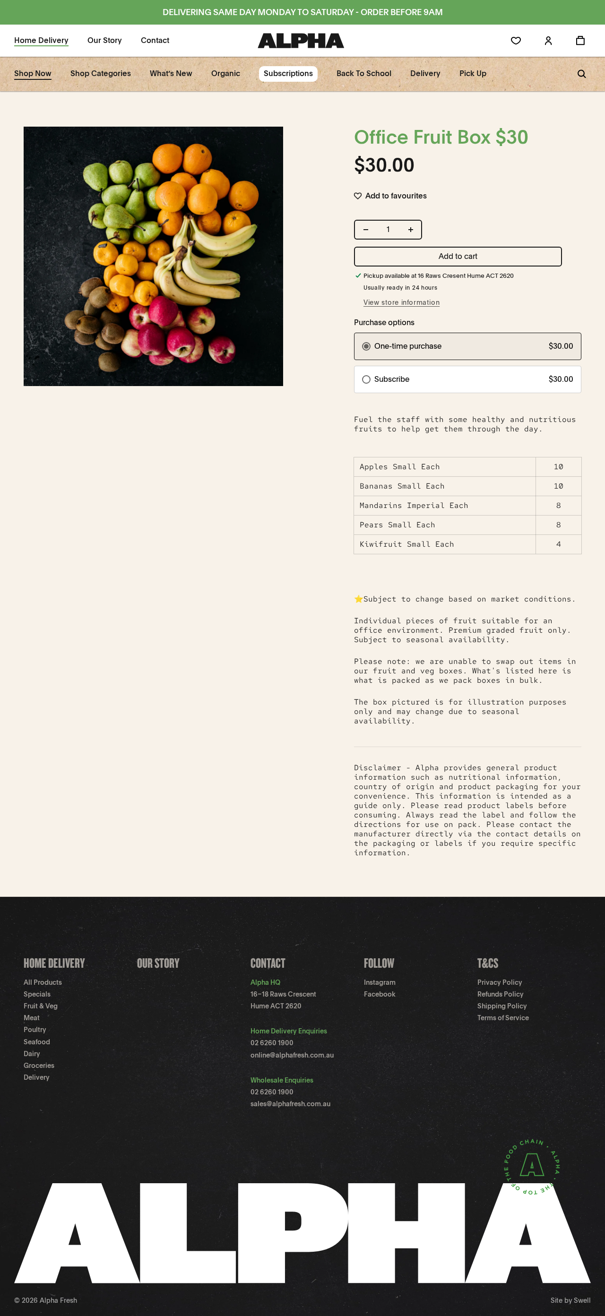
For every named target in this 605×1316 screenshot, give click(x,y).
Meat (32, 1018)
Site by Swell (571, 1300)
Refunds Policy (500, 994)
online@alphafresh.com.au (292, 1055)
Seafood (37, 1042)
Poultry (35, 1029)
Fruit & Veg (41, 1006)
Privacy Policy (499, 982)
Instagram (380, 982)
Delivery (37, 1077)
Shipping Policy (502, 1006)
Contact (268, 963)
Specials (37, 994)
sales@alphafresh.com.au (290, 1104)
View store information (401, 302)
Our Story (158, 963)
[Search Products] (582, 74)
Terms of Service (503, 1018)
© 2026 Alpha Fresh (45, 1300)
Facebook (380, 994)
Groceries (39, 1065)
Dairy (32, 1054)
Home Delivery (54, 963)
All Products (43, 982)
